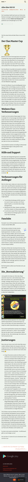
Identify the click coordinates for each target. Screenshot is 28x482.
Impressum (5, 466)
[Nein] (26, 477)
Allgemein (13, 9)
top (22, 9)
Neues (17, 9)
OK (14, 479)
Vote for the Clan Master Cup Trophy (12, 447)
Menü (2, 1)
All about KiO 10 (21, 449)
